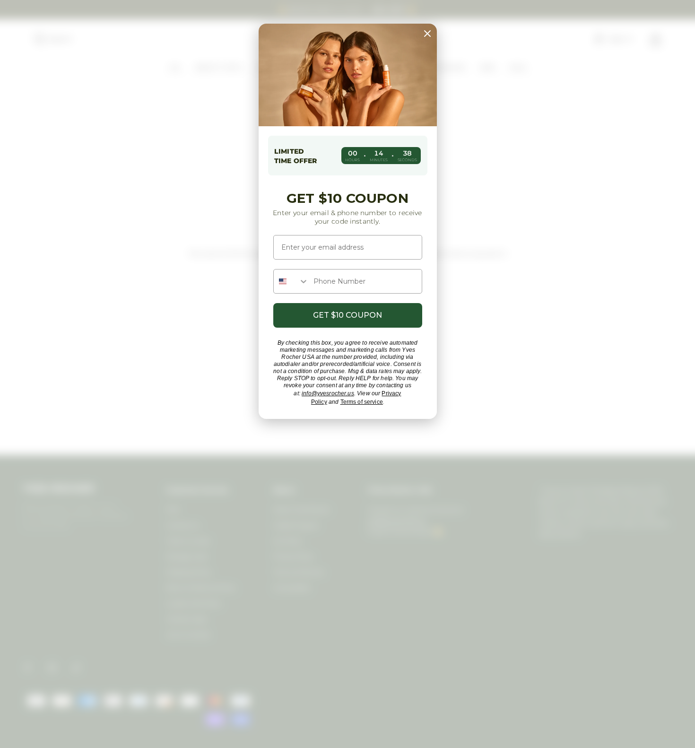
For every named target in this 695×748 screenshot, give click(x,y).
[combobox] (291, 281)
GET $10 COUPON (347, 315)
